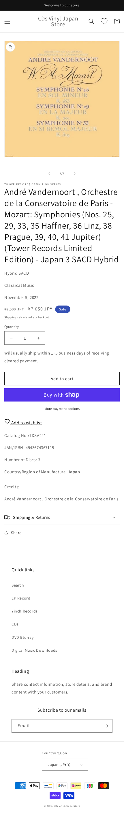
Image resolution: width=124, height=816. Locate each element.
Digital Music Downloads (34, 650)
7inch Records (25, 611)
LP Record (21, 598)
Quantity (11, 326)
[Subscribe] (105, 726)
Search (18, 585)
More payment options (62, 408)
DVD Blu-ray (23, 637)
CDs (15, 624)
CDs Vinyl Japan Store (67, 805)
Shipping (10, 317)
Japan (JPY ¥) (59, 764)
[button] (7, 21)
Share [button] (16, 532)
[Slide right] (74, 173)
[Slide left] (49, 173)
